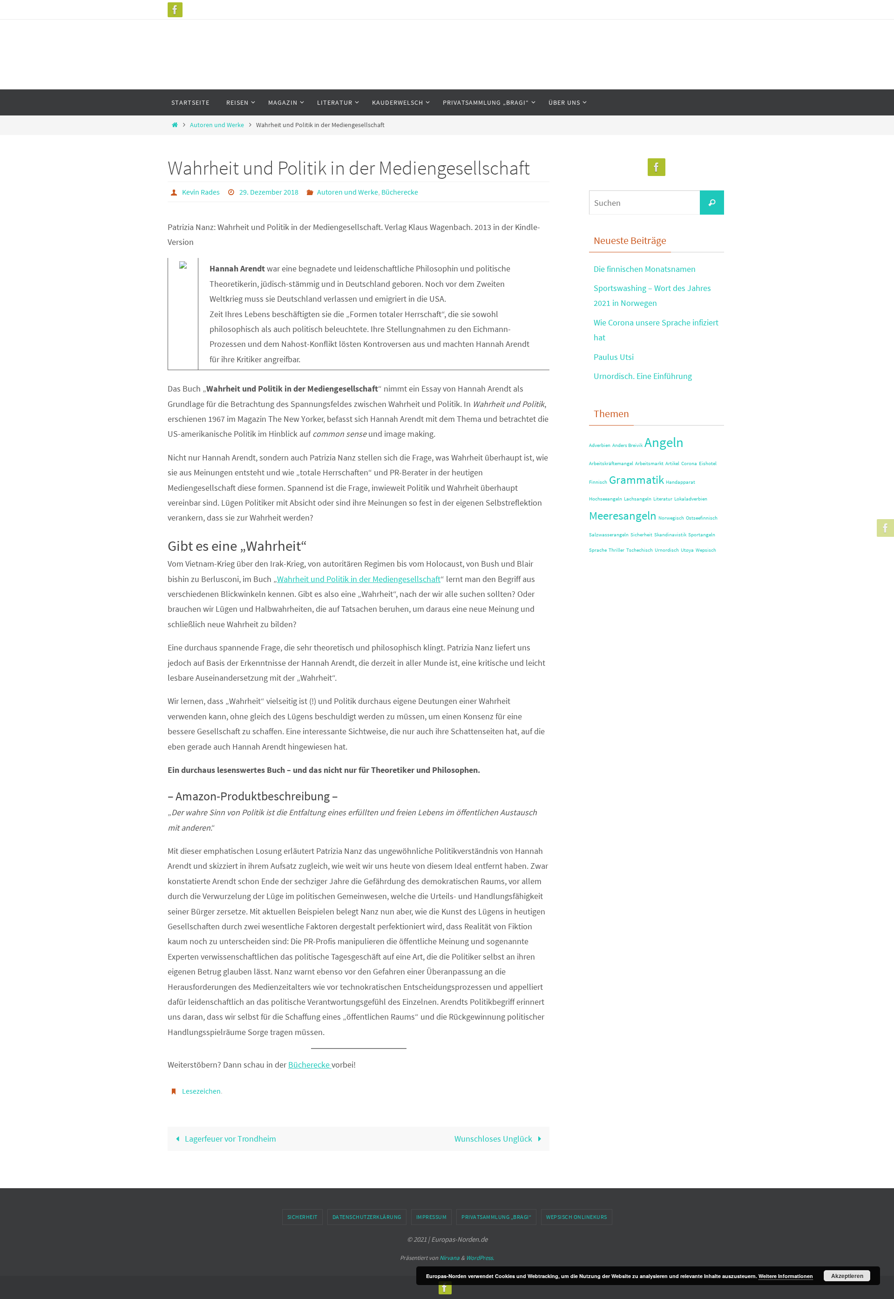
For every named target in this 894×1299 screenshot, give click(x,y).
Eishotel (708, 463)
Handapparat (680, 482)
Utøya (687, 550)
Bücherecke (399, 191)
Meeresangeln (623, 515)
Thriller (616, 550)
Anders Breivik (627, 445)
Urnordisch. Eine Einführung (643, 376)
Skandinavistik (670, 535)
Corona (689, 463)
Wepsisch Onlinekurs (576, 1216)
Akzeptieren (847, 1276)
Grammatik (636, 480)
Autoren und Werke (217, 125)
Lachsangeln (637, 499)
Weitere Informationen (786, 1275)
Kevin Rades (201, 191)
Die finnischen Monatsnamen (645, 269)
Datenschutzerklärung (366, 1216)
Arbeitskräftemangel (611, 463)
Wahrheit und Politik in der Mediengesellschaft (358, 579)
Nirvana (450, 1258)
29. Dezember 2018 (268, 191)
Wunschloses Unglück (494, 1138)
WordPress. (480, 1258)
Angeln (664, 442)
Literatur (662, 499)
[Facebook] (175, 9)
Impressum (431, 1216)
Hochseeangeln (605, 499)
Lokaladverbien (690, 499)
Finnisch (598, 482)
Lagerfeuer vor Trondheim (229, 1138)
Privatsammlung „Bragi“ (496, 1216)
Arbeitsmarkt (649, 463)
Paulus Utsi (614, 357)
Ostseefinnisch (702, 518)
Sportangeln (701, 535)
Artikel (672, 463)
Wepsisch (706, 550)
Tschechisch (639, 550)
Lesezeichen (201, 1091)
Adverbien (599, 445)
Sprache (598, 550)
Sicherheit (641, 535)
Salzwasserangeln (609, 535)
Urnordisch (667, 550)
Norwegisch (671, 518)
